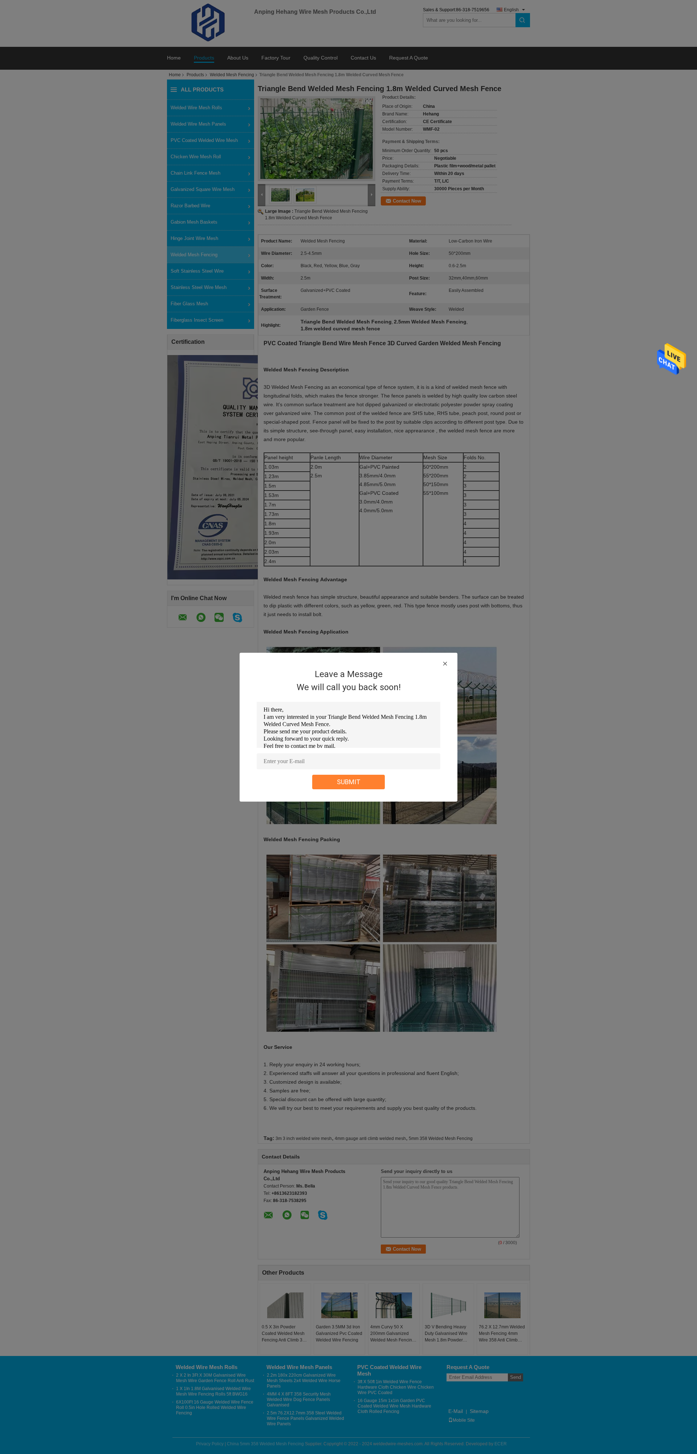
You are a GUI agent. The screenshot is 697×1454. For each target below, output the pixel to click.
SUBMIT (348, 782)
